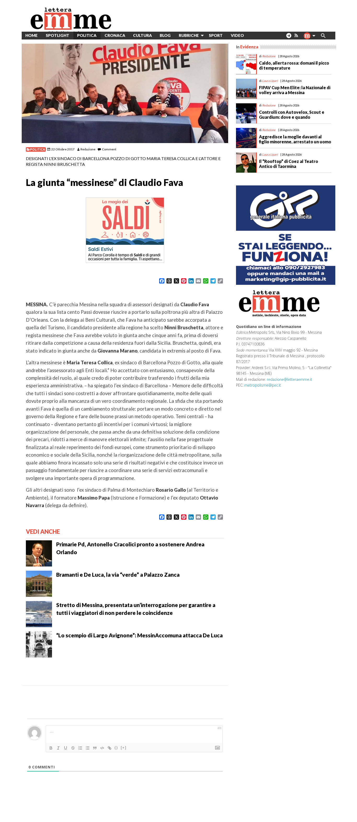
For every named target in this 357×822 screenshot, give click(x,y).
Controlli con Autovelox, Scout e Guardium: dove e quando (291, 115)
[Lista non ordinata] (87, 748)
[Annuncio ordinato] (80, 748)
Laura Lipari (270, 80)
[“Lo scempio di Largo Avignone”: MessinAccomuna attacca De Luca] (39, 644)
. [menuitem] (288, 37)
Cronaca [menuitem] (115, 35)
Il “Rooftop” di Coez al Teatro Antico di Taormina (288, 164)
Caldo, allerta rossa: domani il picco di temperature (294, 65)
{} (116, 748)
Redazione (87, 149)
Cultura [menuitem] (142, 35)
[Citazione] (95, 748)
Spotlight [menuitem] (57, 35)
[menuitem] (252, 35)
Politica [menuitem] (86, 35)
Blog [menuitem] (165, 35)
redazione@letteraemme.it (289, 379)
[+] (123, 748)
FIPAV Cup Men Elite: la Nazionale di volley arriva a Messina (294, 90)
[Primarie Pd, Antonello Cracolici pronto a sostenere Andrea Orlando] (39, 553)
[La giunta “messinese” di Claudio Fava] (125, 93)
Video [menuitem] (237, 35)
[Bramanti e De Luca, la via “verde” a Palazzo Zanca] (39, 583)
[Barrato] (73, 748)
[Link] (109, 748)
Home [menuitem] (31, 35)
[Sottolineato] (65, 748)
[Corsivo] (58, 748)
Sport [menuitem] (216, 35)
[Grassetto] (51, 748)
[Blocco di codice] (102, 748)
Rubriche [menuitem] (189, 35)
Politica (37, 149)
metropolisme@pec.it (262, 385)
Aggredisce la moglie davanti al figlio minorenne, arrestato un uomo (295, 139)
